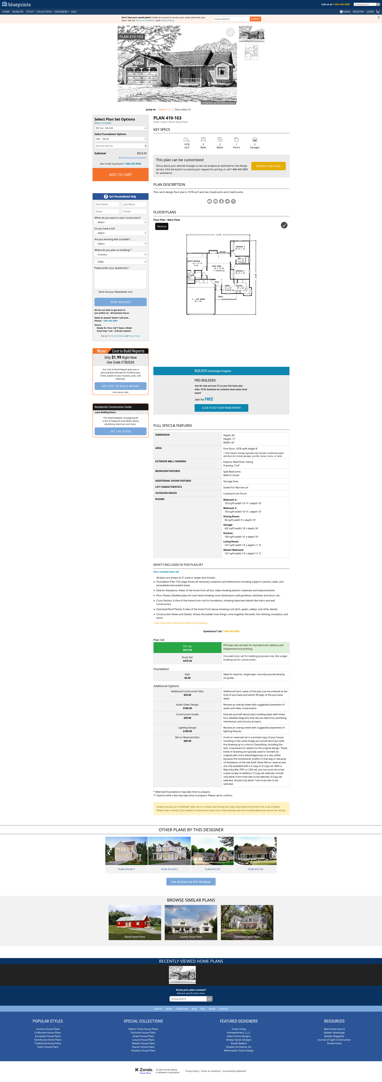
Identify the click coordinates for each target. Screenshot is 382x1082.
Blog (194, 1008)
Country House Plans (48, 1029)
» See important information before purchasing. (180, 623)
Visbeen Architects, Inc (239, 1047)
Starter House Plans (143, 1047)
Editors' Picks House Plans (143, 1029)
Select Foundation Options (110, 134)
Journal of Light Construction (334, 1039)
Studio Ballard (239, 1043)
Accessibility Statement (234, 1071)
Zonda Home (334, 1043)
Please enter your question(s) (112, 268)
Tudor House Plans (47, 1047)
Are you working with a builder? (112, 239)
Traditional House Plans (47, 1043)
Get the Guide (120, 431)
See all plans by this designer (191, 882)
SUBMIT (255, 19)
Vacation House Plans (143, 1050)
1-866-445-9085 (132, 163)
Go (378, 4)
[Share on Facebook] (221, 201)
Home (156, 122)
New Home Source (334, 1029)
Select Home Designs (239, 1036)
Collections (182, 1008)
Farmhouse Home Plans (47, 1039)
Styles (169, 1008)
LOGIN (370, 11)
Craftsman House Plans (47, 1032)
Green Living (239, 1029)
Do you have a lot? (104, 228)
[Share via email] (209, 201)
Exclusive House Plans (143, 1032)
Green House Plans (143, 1036)
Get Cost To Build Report (121, 386)
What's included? (102, 123)
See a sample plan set (166, 571)
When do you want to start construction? (117, 217)
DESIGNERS (61, 11)
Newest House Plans (143, 1043)
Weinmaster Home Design (239, 1050)
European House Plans (48, 1036)
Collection (44, 11)
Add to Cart (120, 174)
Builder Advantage (334, 1032)
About (212, 1008)
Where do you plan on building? (113, 250)
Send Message (120, 302)
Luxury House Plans (143, 1039)
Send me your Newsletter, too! (116, 291)
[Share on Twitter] (227, 201)
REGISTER (358, 11)
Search (158, 1008)
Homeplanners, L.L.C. (239, 1032)
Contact (223, 1008)
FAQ (202, 1008)
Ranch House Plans (178, 122)
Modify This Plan (268, 166)
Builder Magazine (334, 1036)
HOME (6, 11)
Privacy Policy (167, 20)
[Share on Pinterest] (233, 201)
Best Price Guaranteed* (133, 157)
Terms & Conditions (145, 20)
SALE (74, 11)
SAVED (347, 11)
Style (30, 11)
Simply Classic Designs (238, 1039)
